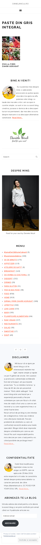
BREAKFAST (9, 271)
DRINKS (7, 282)
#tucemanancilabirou (12, 256)
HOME (6, 297)
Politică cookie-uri (9, 536)
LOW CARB (9, 309)
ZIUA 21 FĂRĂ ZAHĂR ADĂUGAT (10, 65)
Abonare (10, 523)
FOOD (6, 294)
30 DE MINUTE (10, 260)
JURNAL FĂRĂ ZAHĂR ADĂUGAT (18, 301)
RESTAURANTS (11, 324)
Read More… (17, 118)
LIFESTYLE (9, 305)
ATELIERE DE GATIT (13, 267)
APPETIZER (9, 263)
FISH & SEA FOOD (12, 290)
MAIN (6, 312)
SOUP (6, 335)
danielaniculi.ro (20, 4)
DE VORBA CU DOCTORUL (15, 275)
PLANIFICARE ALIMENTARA (16, 316)
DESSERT (8, 279)
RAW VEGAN (9, 320)
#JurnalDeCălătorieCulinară (15, 252)
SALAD (7, 327)
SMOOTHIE (9, 331)
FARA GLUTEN (10, 286)
